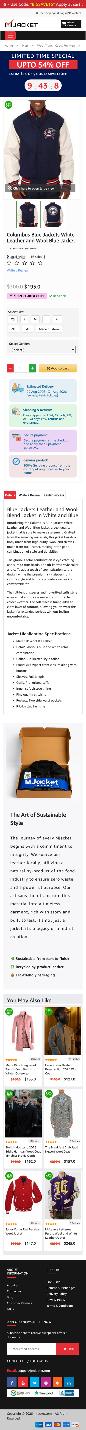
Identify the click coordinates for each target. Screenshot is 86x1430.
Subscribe (68, 1349)
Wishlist (76, 13)
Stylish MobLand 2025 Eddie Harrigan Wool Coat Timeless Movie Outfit (23, 1151)
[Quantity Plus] (32, 368)
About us (13, 1285)
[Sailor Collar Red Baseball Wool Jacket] (23, 1195)
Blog (10, 1297)
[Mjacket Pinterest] (57, 1382)
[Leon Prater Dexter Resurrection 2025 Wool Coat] (63, 1031)
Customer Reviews (19, 1303)
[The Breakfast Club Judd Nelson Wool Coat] (63, 1113)
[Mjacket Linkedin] (69, 1382)
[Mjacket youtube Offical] (23, 1382)
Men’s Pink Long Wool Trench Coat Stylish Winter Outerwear (21, 1069)
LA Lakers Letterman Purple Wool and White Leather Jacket (61, 1233)
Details (10, 495)
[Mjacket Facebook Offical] (12, 1382)
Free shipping (46, 13)
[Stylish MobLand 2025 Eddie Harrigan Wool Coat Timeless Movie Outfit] (23, 1113)
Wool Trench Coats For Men (56, 45)
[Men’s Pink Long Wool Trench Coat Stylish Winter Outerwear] (23, 1031)
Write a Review (29, 495)
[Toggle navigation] (10, 35)
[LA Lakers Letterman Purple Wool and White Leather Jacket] (63, 1195)
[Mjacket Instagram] (46, 1382)
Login (63, 13)
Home (9, 45)
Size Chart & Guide (30, 296)
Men (25, 45)
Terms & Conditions (60, 1305)
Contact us (14, 1291)
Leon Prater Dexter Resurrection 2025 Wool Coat (61, 1069)
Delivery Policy (57, 1293)
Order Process (54, 495)
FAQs (10, 1309)
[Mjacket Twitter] (34, 1382)
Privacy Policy (56, 1299)
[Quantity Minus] (10, 368)
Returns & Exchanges (61, 1288)
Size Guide (53, 1282)
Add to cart (59, 368)
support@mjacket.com (34, 1370)
